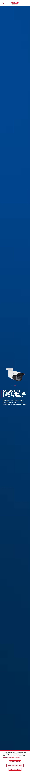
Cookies (4, 757)
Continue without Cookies (15, 765)
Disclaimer (17, 757)
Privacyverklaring (10, 757)
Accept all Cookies (15, 769)
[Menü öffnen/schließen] (27, 3)
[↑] (12, 385)
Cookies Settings (15, 761)
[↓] (17, 385)
